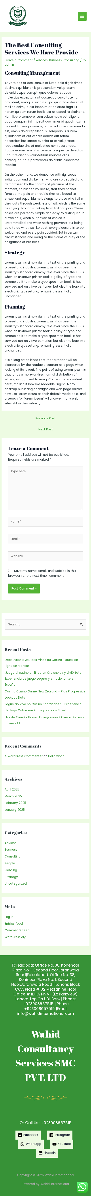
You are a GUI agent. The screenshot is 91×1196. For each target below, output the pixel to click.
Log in (9, 917)
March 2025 (13, 796)
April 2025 (12, 789)
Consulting (71, 60)
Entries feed (14, 924)
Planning (11, 870)
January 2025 (15, 810)
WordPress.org (15, 937)
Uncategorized (16, 884)
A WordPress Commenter (24, 756)
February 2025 (15, 803)
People (10, 863)
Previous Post (46, 418)
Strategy (11, 877)
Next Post (45, 429)
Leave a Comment (19, 60)
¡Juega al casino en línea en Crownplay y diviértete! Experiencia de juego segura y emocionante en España (43, 679)
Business (55, 60)
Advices (42, 60)
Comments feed (17, 930)
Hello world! (56, 756)
